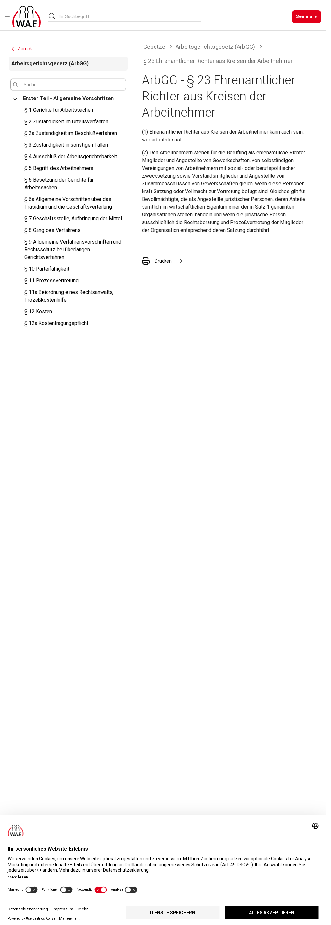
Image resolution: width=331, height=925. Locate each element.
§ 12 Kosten (38, 311)
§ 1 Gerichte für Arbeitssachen (58, 110)
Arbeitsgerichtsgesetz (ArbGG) (215, 46)
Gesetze (154, 46)
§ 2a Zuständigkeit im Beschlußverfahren (70, 133)
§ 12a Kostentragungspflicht (56, 323)
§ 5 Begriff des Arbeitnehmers (58, 168)
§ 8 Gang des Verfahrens (52, 230)
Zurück (25, 48)
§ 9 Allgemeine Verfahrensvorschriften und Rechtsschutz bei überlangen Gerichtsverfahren (72, 249)
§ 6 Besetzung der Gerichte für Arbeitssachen (59, 184)
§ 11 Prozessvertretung (51, 280)
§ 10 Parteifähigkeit (46, 269)
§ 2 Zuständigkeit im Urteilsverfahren (66, 122)
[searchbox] (127, 16)
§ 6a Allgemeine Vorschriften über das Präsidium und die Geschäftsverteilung (68, 203)
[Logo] (26, 16)
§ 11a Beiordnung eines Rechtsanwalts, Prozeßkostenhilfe (68, 296)
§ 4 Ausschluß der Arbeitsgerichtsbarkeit (70, 156)
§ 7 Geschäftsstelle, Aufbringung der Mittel (73, 218)
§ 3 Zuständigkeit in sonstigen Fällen (66, 145)
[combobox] (130, 16)
